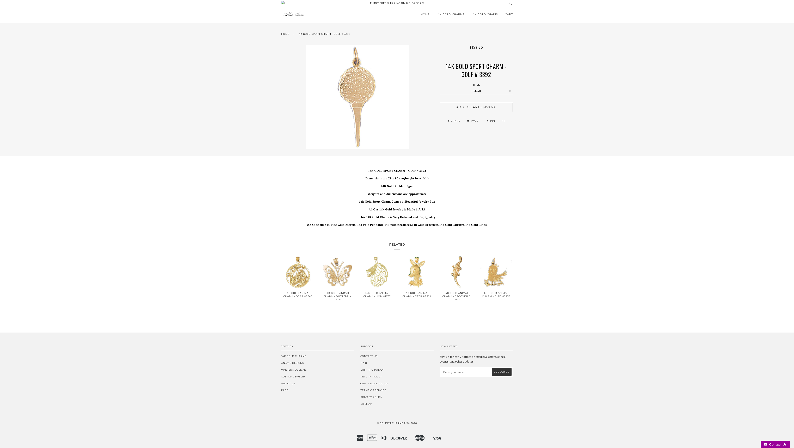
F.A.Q (363, 363)
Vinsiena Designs (294, 369)
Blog (285, 390)
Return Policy (371, 376)
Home (425, 14)
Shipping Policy (372, 369)
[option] (357, 97)
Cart (509, 14)
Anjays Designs (292, 363)
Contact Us (369, 356)
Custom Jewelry (293, 376)
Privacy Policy (371, 397)
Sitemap (366, 403)
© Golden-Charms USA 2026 (397, 423)
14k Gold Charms (451, 14)
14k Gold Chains (485, 14)
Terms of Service (373, 390)
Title (476, 84)
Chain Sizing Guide (374, 383)
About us (288, 383)
